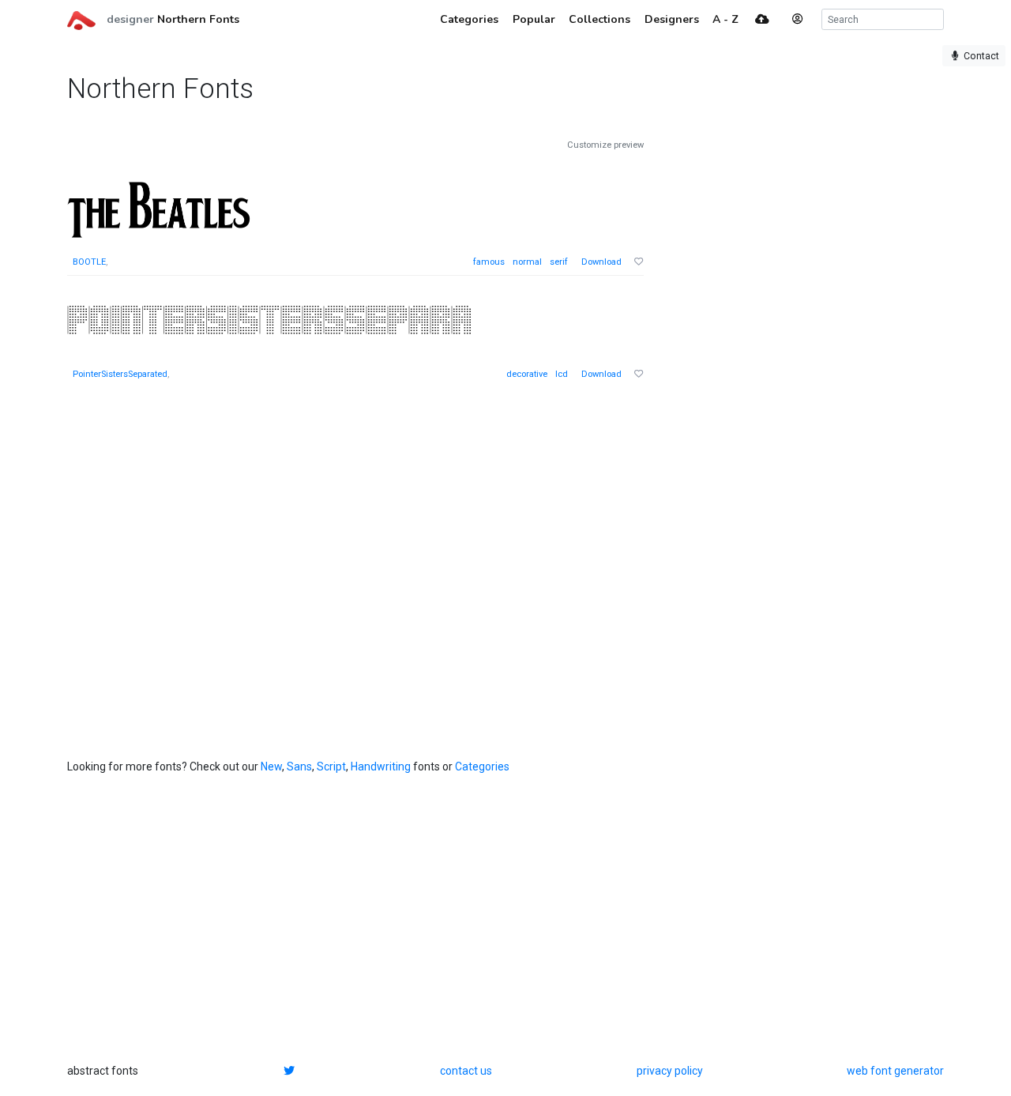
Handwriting (381, 766)
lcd (561, 374)
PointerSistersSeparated (120, 374)
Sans (299, 766)
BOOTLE (89, 262)
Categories (482, 766)
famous (489, 262)
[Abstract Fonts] (81, 19)
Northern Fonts (198, 19)
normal (527, 262)
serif (559, 262)
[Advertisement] (785, 376)
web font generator (895, 1070)
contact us (466, 1070)
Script (331, 766)
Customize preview (605, 145)
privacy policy (670, 1070)
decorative (526, 374)
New (271, 766)
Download (601, 262)
